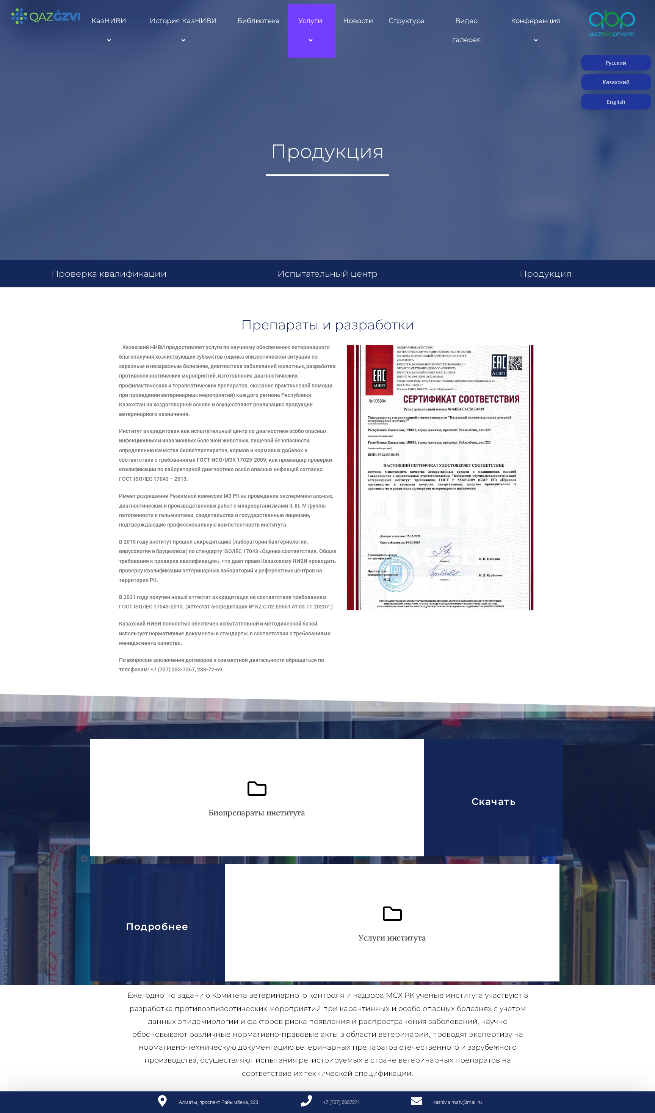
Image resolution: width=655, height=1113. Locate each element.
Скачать (494, 801)
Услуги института (392, 938)
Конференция (535, 21)
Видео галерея (466, 30)
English (616, 101)
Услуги (310, 21)
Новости (358, 21)
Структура (407, 21)
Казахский (616, 82)
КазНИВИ (108, 21)
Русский (616, 62)
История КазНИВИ (183, 21)
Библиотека (258, 21)
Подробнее (157, 926)
